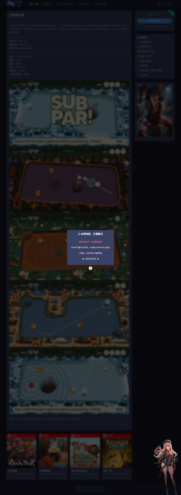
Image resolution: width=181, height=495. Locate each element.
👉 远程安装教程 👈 (90, 259)
